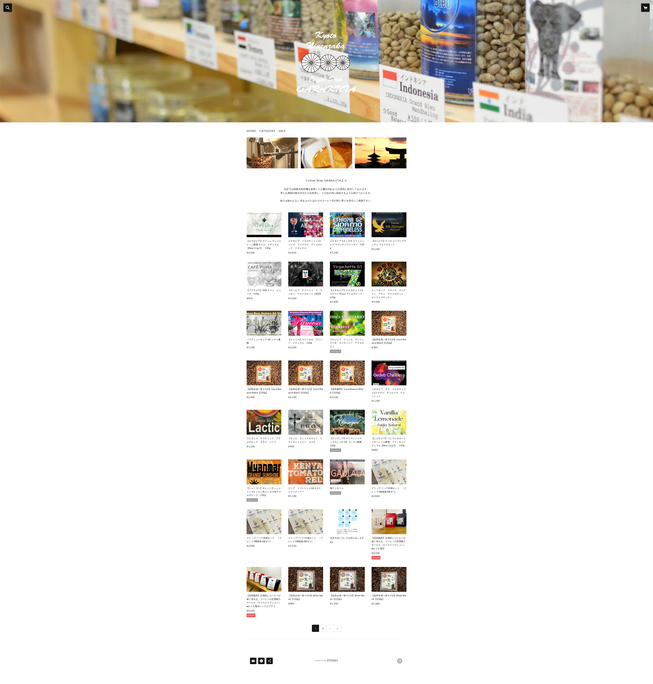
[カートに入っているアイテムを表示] (645, 7)
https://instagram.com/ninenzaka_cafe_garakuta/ (399, 660)
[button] (267, 131)
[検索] (7, 7)
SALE (282, 130)
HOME (251, 130)
